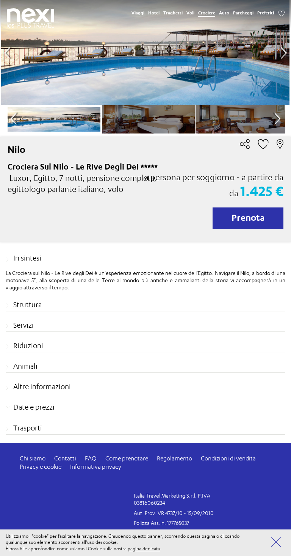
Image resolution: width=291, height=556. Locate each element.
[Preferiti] (281, 13)
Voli (190, 13)
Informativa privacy (95, 466)
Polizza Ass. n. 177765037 (161, 523)
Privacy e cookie (40, 466)
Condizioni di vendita (228, 458)
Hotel (154, 13)
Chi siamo (32, 458)
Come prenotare (126, 458)
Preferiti (265, 13)
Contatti (65, 458)
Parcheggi (243, 13)
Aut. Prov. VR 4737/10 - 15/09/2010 (174, 513)
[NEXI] (30, 15)
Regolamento (174, 458)
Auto (224, 13)
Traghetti (173, 13)
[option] (145, 52)
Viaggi (137, 13)
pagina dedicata (144, 548)
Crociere (206, 13)
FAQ (91, 458)
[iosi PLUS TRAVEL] (30, 25)
